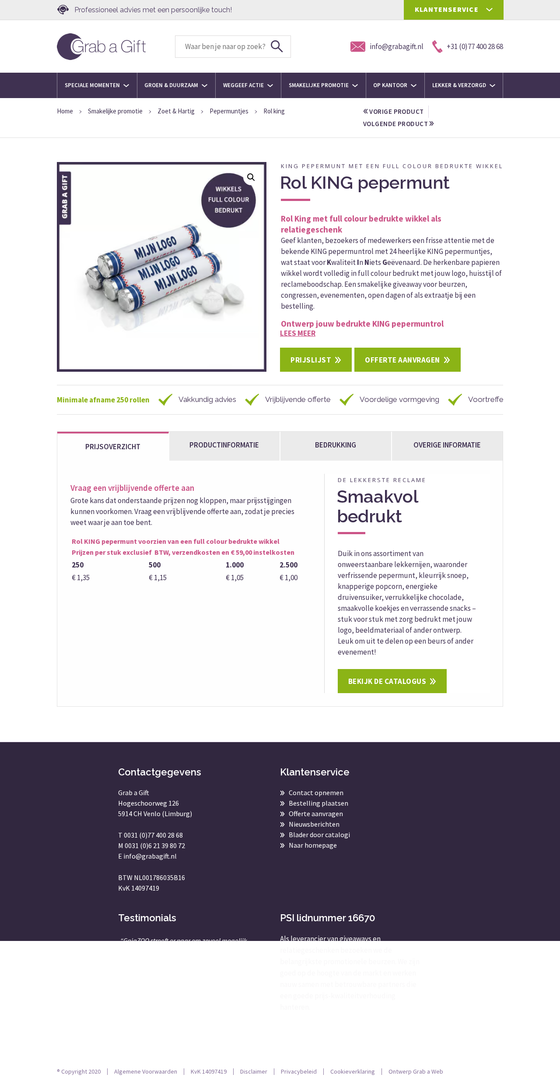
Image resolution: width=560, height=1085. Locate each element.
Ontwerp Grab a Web (415, 1071)
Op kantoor (391, 85)
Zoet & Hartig (176, 111)
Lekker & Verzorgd (459, 85)
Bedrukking (335, 445)
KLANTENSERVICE (447, 9)
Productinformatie (224, 445)
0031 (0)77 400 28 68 (153, 835)
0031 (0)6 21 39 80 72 (155, 845)
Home (65, 111)
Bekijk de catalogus (387, 681)
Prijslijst (310, 360)
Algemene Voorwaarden (145, 1071)
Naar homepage (313, 845)
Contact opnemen (316, 792)
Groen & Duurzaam (172, 85)
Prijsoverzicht (112, 446)
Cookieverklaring (352, 1071)
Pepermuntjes (229, 111)
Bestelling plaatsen (318, 803)
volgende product (396, 124)
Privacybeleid (299, 1071)
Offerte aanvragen (402, 360)
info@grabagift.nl (150, 856)
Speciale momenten (93, 85)
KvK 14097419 (209, 1071)
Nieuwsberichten (314, 824)
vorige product (396, 111)
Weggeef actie (244, 85)
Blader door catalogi (319, 834)
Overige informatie (447, 445)
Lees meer (297, 333)
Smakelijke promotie (319, 85)
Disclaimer (253, 1071)
